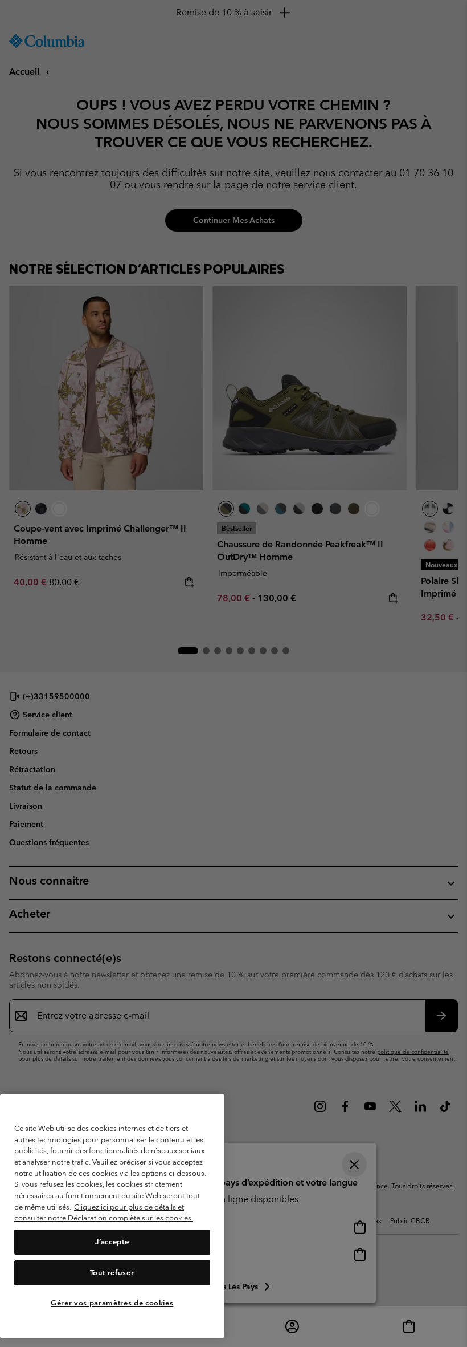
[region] (112, 1216)
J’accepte (112, 1242)
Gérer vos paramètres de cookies (112, 1303)
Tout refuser (112, 1272)
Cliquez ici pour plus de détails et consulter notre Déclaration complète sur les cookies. (103, 1212)
